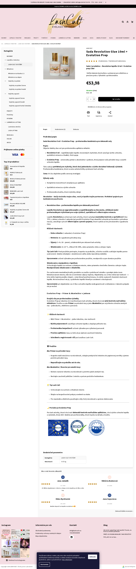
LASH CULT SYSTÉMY (15, 64)
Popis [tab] (45, 129)
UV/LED (9, 139)
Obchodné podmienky (43, 531)
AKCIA (9, 142)
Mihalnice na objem (15, 77)
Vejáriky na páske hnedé (17, 89)
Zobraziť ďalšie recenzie (123, 511)
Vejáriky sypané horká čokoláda (20, 106)
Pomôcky (10, 115)
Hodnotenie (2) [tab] (60, 129)
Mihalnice (10, 69)
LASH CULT (89, 48)
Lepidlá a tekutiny (13, 60)
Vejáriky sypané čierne (17, 98)
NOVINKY (10, 56)
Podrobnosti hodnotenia (117, 61)
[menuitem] (4, 38)
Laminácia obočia (14, 127)
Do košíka (117, 99)
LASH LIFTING (12, 130)
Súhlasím (92, 557)
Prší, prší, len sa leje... (110, 537)
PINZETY (10, 111)
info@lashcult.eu (75, 531)
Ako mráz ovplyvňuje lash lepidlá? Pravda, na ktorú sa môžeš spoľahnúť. (117, 531)
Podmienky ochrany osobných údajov (48, 533)
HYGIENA (10, 118)
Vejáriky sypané (13, 94)
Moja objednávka (41, 536)
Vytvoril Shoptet (130, 567)
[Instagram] (72, 537)
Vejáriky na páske (14, 81)
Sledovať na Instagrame (17, 560)
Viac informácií (67, 560)
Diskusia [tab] (76, 129)
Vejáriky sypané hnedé (17, 102)
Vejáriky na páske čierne (17, 85)
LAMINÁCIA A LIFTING (14, 122)
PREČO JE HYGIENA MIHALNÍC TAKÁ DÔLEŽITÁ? (117, 534)
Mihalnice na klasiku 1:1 (16, 73)
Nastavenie (44, 564)
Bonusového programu (104, 107)
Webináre (10, 135)
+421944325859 (75, 533)
